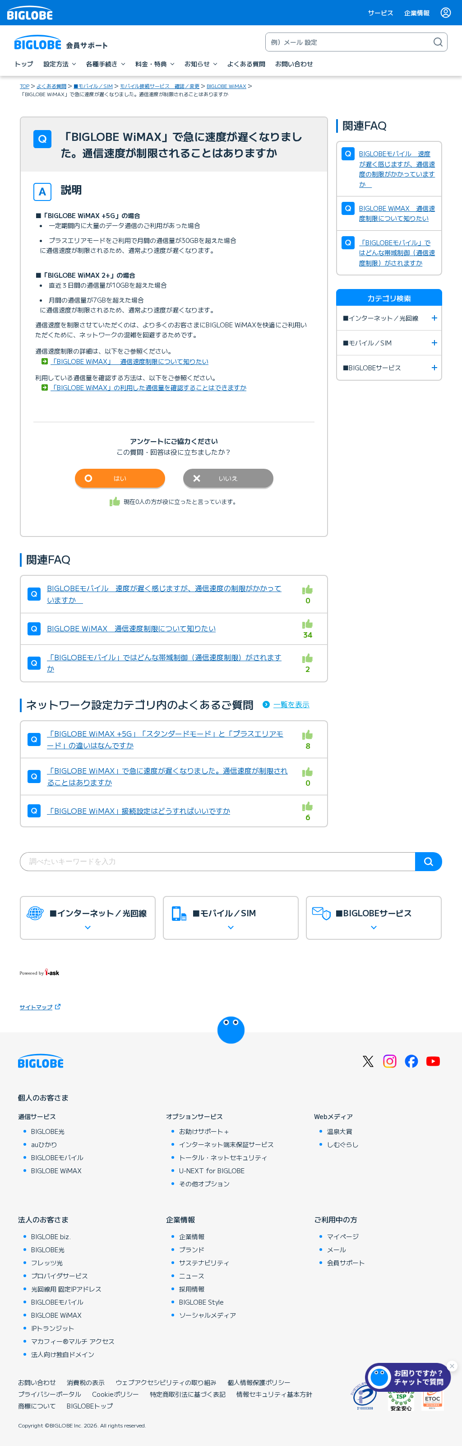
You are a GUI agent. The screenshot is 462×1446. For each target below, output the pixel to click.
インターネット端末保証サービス (226, 1144)
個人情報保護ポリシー (259, 1382)
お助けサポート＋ (204, 1131)
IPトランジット (52, 1328)
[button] (410, 1377)
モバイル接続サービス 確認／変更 (159, 85)
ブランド (191, 1249)
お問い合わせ (37, 1382)
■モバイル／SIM (93, 85)
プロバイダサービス (59, 1275)
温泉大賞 (339, 1131)
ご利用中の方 (335, 1219)
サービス (380, 12)
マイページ (343, 1236)
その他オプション (204, 1183)
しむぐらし (343, 1144)
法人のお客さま (43, 1219)
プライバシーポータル (49, 1394)
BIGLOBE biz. (51, 1236)
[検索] (438, 42)
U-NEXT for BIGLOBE (212, 1170)
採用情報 (191, 1288)
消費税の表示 (86, 1382)
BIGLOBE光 (48, 1131)
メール (336, 1249)
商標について (37, 1406)
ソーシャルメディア (207, 1315)
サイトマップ (36, 1007)
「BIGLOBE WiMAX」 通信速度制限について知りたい (129, 361)
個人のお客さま (43, 1097)
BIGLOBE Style (201, 1301)
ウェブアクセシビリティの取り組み (166, 1382)
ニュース (191, 1275)
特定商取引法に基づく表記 (188, 1394)
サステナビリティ (204, 1262)
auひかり (44, 1144)
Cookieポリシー (115, 1394)
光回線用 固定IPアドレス (66, 1288)
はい (120, 478)
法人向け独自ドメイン (62, 1354)
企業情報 (417, 12)
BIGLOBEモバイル (57, 1157)
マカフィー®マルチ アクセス (73, 1341)
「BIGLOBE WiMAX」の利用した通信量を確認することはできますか (148, 387)
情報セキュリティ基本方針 (274, 1394)
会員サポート (346, 1262)
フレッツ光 (47, 1262)
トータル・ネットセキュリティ (223, 1157)
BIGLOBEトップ (90, 1406)
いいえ (228, 478)
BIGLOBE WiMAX (226, 85)
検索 (428, 861)
